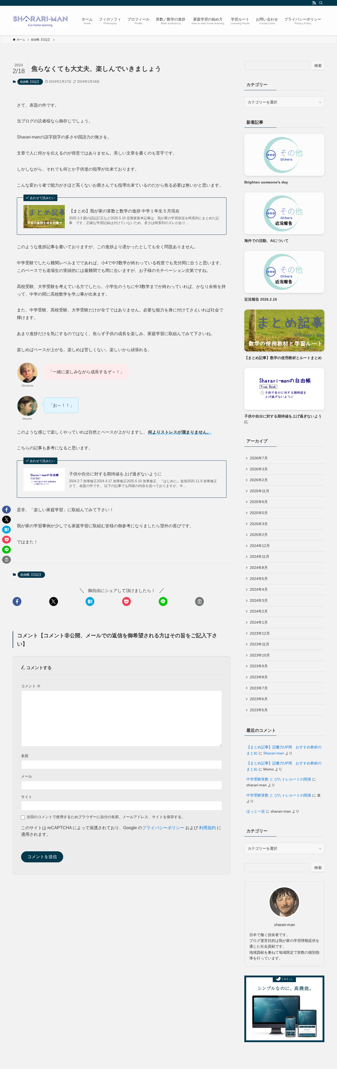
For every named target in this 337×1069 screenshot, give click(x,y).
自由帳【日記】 (30, 81)
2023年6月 (259, 699)
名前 (24, 756)
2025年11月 (259, 491)
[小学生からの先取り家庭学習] (40, 20)
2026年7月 (259, 458)
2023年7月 (259, 688)
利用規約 (207, 828)
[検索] (321, 3)
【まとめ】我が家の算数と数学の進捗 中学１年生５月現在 (124, 211)
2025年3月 (259, 524)
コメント (31, 686)
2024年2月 (259, 611)
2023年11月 (259, 644)
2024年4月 (259, 589)
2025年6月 (259, 502)
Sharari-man (273, 753)
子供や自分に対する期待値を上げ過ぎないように (115, 474)
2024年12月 (260, 546)
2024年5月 (259, 578)
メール (26, 776)
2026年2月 (259, 480)
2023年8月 (259, 677)
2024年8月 (259, 567)
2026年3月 (259, 469)
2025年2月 (259, 535)
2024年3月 (259, 600)
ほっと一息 (255, 811)
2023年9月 (259, 666)
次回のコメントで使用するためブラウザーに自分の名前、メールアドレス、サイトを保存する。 (106, 817)
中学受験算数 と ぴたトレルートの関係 (278, 779)
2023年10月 (260, 655)
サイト (26, 797)
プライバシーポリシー (163, 828)
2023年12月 (260, 633)
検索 (318, 65)
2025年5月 (259, 513)
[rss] (314, 3)
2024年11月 (259, 556)
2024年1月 (259, 622)
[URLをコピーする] (199, 601)
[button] (17, 601)
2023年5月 (259, 710)
